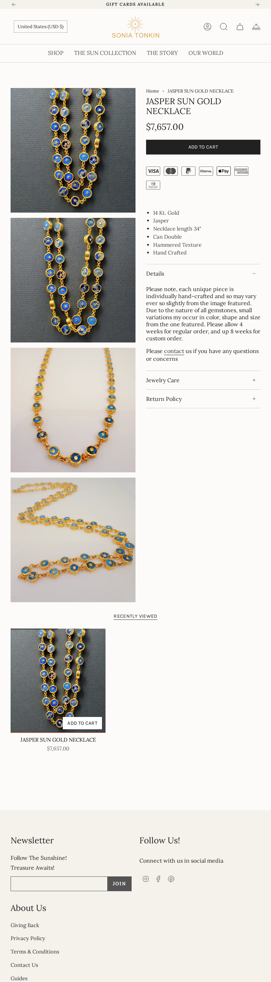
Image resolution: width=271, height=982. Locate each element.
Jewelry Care (163, 380)
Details (155, 273)
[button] (56, 53)
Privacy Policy (28, 938)
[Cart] (240, 27)
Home (152, 91)
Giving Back (25, 925)
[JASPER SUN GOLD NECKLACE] (58, 681)
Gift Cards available (135, 4)
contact (174, 350)
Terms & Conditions (35, 951)
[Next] (257, 4)
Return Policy (164, 398)
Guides (19, 978)
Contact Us (24, 965)
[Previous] (14, 4)
